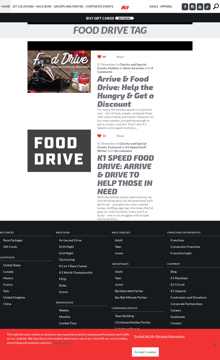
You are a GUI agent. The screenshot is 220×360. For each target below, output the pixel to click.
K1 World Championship (75, 272)
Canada (8, 271)
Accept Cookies (145, 352)
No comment (123, 151)
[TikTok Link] (207, 6)
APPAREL (166, 6)
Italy (6, 291)
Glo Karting (67, 259)
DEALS (154, 6)
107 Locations (23, 6)
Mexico (8, 278)
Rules (62, 285)
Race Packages (13, 240)
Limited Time (67, 323)
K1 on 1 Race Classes (73, 266)
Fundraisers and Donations (189, 297)
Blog (174, 271)
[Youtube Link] (200, 7)
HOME (6, 6)
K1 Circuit (178, 284)
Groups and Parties (68, 6)
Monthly (64, 316)
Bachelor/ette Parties (129, 291)
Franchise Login (181, 253)
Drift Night (66, 246)
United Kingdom (14, 297)
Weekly (64, 310)
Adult (118, 240)
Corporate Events (99, 6)
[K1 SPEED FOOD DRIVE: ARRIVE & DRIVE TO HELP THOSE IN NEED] (59, 151)
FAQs (62, 278)
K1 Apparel (178, 291)
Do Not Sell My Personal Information (159, 336)
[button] (215, 344)
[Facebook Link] (185, 7)
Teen (118, 246)
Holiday (113, 68)
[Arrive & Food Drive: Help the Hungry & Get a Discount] (59, 72)
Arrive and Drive (70, 240)
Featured (114, 147)
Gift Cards (10, 246)
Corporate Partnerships (186, 303)
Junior (119, 253)
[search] (216, 7)
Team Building (124, 315)
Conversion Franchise (185, 246)
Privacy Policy (62, 343)
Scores (63, 291)
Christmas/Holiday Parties (132, 322)
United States (12, 265)
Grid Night (66, 253)
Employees (178, 316)
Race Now (44, 6)
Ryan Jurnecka (134, 68)
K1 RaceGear (179, 278)
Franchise (177, 240)
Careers (176, 310)
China (7, 303)
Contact (176, 323)
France (7, 284)
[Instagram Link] (192, 7)
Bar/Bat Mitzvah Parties (131, 297)
